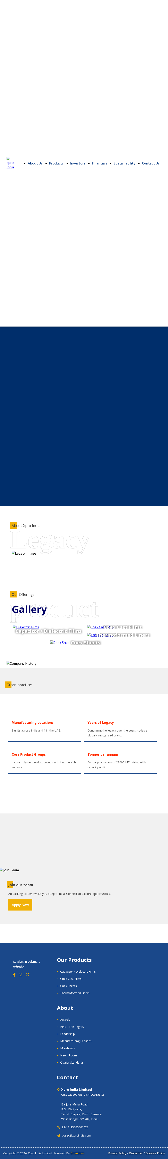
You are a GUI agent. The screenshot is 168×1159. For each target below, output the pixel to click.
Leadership (67, 1034)
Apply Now (20, 905)
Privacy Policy (117, 1153)
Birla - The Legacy (72, 1027)
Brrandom (77, 1153)
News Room (68, 1055)
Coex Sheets (68, 986)
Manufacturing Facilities (76, 1041)
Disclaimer (136, 1153)
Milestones (67, 1048)
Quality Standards (72, 1062)
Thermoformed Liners (75, 993)
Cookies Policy (155, 1153)
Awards (65, 1019)
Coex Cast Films (71, 979)
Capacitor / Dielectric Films (78, 971)
